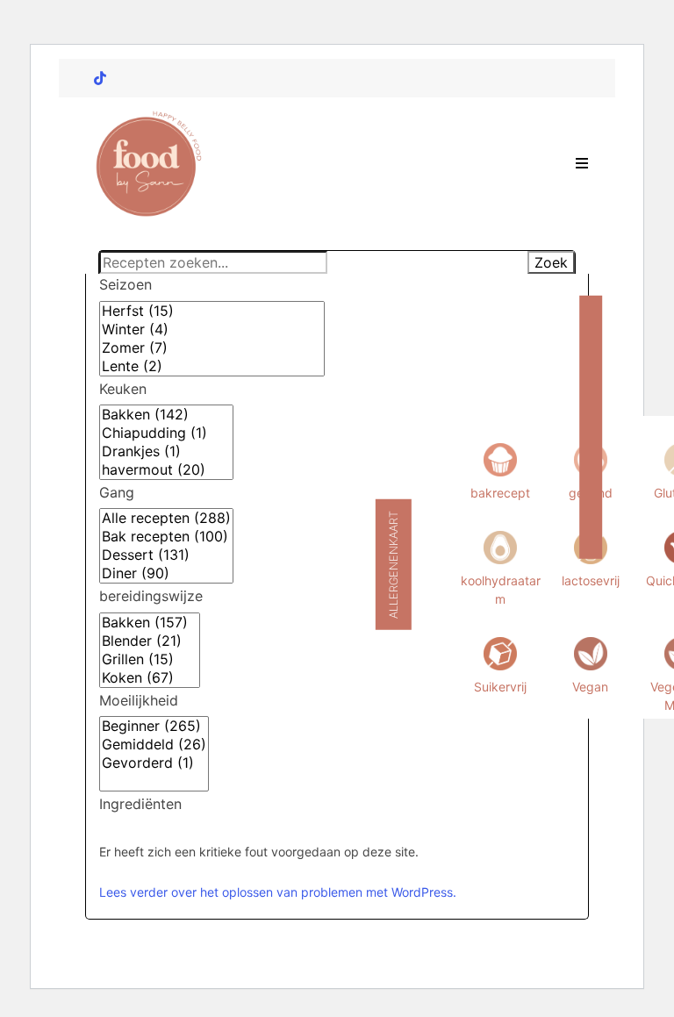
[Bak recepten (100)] (166, 536)
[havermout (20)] (166, 470)
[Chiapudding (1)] (166, 433)
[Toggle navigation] (582, 163)
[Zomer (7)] (212, 348)
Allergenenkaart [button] (393, 565)
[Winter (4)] (212, 329)
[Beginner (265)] (154, 726)
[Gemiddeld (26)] (154, 744)
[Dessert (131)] (166, 555)
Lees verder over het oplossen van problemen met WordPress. (277, 892)
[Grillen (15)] (149, 659)
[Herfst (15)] (212, 311)
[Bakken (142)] (166, 414)
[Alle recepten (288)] (166, 518)
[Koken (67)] (149, 678)
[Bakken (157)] (149, 622)
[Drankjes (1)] (166, 451)
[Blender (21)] (149, 641)
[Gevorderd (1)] (154, 763)
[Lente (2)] (212, 366)
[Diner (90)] (166, 573)
